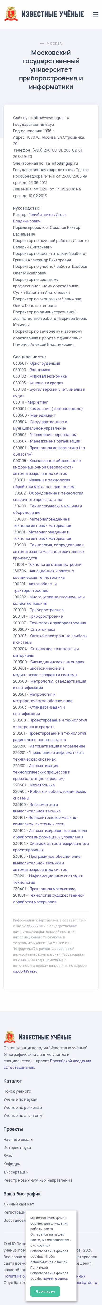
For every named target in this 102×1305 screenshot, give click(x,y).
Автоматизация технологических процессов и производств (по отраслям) (41, 772)
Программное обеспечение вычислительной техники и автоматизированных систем (47, 863)
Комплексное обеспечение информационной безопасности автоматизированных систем (47, 467)
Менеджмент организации (55, 441)
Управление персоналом (53, 434)
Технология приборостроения (57, 623)
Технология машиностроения (55, 564)
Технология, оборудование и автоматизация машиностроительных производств (48, 551)
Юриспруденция (44, 363)
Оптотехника (42, 629)
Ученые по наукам (20, 1099)
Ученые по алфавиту (23, 1115)
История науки (17, 1147)
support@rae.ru (25, 971)
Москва (54, 43)
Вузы (8, 1155)
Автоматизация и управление (57, 746)
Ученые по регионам (23, 1107)
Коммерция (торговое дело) (56, 408)
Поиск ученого (17, 1091)
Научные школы (18, 1139)
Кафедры (12, 1163)
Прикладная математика (52, 888)
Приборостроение (47, 609)
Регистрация (16, 1212)
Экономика (40, 369)
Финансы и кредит (46, 382)
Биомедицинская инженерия (57, 661)
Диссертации (16, 1172)
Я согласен (45, 1291)
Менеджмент (43, 415)
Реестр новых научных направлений (38, 1180)
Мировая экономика (48, 376)
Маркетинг (38, 402)
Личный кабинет (19, 1204)
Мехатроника (42, 785)
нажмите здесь (55, 1278)
